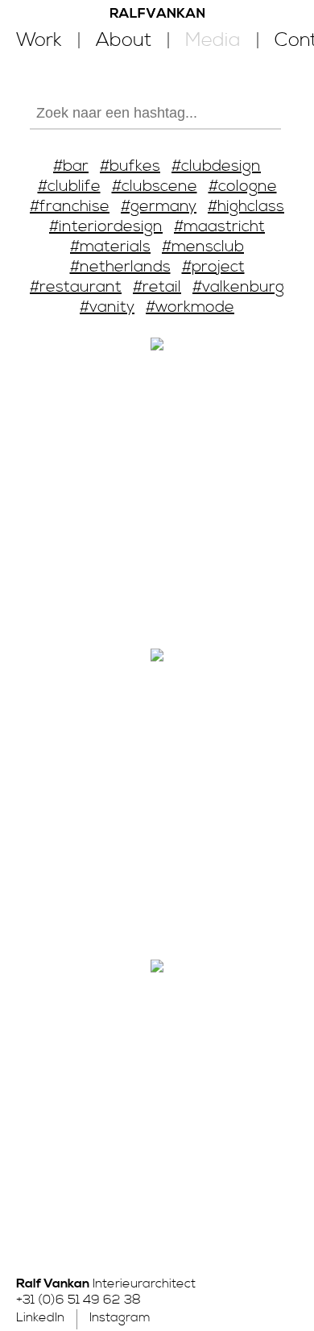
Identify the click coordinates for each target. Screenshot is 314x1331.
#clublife (69, 186)
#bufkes (130, 166)
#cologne (243, 186)
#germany (158, 207)
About (123, 40)
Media (213, 40)
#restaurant (76, 287)
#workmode (190, 307)
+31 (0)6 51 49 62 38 (78, 1300)
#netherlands (120, 267)
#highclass (246, 207)
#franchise (69, 207)
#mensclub (203, 247)
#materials (110, 247)
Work (39, 40)
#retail (157, 287)
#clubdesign (216, 166)
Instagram (120, 1317)
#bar (71, 166)
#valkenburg (238, 287)
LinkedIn (40, 1317)
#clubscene (154, 186)
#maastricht (219, 227)
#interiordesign (106, 227)
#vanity (107, 307)
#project (213, 267)
